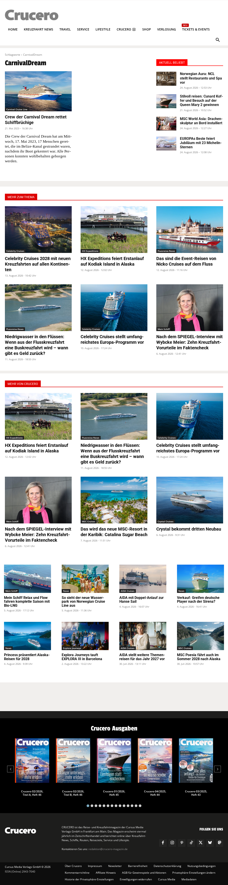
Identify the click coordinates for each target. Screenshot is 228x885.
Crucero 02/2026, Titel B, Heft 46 (73, 793)
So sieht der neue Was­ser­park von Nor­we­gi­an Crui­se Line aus (83, 602)
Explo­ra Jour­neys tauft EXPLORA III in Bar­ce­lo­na (82, 657)
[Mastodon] (219, 842)
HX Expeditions (90, 250)
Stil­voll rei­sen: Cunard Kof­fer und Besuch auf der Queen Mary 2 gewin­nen (201, 100)
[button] (217, 40)
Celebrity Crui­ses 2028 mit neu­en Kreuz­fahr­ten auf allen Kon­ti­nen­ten (38, 264)
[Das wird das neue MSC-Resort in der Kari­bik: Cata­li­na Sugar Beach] (114, 500)
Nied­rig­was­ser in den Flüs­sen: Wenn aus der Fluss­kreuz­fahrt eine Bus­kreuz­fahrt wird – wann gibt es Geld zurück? (36, 345)
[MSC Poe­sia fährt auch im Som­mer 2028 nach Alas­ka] (200, 636)
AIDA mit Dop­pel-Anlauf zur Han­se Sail (141, 600)
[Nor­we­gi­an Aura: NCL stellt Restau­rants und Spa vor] (166, 79)
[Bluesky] (210, 842)
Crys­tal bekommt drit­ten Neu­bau (188, 529)
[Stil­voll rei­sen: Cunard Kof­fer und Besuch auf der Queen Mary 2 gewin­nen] (166, 101)
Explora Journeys (72, 648)
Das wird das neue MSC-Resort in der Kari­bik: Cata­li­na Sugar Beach (114, 531)
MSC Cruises (88, 521)
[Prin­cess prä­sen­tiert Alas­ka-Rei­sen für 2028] (27, 636)
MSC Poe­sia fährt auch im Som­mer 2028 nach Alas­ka (198, 657)
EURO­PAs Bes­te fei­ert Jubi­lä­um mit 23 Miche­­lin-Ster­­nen (201, 142)
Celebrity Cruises (15, 250)
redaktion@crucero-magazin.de (108, 849)
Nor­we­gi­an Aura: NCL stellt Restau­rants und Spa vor (201, 78)
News (66, 590)
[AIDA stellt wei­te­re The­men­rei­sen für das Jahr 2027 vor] (142, 636)
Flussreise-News (166, 250)
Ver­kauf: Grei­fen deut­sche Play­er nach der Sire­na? (198, 600)
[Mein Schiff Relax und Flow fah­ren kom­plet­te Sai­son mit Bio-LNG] (27, 579)
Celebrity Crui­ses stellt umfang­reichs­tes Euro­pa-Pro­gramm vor (112, 339)
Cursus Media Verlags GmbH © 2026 (28, 867)
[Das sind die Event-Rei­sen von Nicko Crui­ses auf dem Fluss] (189, 229)
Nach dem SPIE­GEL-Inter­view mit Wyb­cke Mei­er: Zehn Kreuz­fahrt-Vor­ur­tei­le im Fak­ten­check (189, 342)
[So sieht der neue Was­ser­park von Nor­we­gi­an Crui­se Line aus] (85, 579)
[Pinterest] (181, 842)
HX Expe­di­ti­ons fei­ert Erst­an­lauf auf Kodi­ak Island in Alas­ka (112, 261)
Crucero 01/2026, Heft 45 (114, 793)
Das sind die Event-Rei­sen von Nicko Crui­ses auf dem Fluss (186, 261)
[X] (200, 842)
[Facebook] (162, 842)
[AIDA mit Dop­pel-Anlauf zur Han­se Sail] (142, 579)
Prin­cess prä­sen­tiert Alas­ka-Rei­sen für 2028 (27, 657)
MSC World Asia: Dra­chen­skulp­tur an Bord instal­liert (201, 121)
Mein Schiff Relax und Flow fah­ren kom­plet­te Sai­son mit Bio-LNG (27, 602)
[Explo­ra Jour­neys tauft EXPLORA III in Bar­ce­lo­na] (85, 636)
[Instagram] (172, 842)
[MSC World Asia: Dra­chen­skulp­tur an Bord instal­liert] (166, 124)
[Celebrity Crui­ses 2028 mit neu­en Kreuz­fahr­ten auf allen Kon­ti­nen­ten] (38, 229)
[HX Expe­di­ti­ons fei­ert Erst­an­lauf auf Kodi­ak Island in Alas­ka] (114, 229)
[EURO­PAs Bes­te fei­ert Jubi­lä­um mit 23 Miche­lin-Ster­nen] (166, 143)
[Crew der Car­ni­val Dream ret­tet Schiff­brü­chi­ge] (38, 91)
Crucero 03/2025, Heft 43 (196, 793)
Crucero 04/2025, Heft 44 (155, 793)
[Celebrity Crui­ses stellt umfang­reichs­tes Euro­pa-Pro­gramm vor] (114, 307)
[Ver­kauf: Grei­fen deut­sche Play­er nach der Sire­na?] (200, 579)
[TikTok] (191, 842)
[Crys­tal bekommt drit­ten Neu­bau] (189, 500)
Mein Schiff (164, 329)
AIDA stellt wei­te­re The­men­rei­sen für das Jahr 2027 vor (142, 657)
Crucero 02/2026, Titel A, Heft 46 (32, 793)
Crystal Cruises (165, 521)
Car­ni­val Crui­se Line (16, 109)
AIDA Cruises (127, 590)
